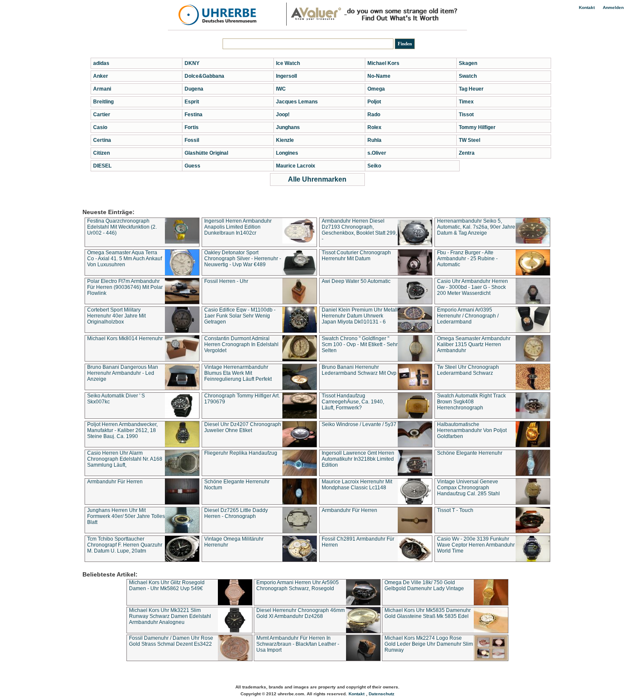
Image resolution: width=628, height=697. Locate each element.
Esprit (192, 102)
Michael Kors (383, 63)
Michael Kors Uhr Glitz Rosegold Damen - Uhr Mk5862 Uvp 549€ (167, 585)
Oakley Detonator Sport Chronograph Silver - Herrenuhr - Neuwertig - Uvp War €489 (242, 259)
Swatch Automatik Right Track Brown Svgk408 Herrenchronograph (471, 402)
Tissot (466, 115)
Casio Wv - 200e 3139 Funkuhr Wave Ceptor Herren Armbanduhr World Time (476, 545)
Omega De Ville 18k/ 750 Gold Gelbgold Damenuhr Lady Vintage (424, 585)
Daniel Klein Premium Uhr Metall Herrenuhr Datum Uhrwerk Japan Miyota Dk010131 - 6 (360, 316)
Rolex (374, 127)
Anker (100, 76)
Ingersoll (286, 76)
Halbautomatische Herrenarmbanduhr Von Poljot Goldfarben (472, 430)
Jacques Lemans (297, 102)
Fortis (192, 127)
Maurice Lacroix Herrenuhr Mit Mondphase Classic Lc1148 (357, 485)
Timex (466, 102)
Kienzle (285, 140)
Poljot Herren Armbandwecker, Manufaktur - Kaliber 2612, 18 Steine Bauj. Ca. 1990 (122, 430)
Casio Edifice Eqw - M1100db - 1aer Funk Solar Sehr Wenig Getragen (240, 316)
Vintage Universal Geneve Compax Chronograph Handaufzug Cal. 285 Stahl (468, 488)
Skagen (468, 63)
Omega (376, 89)
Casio (100, 127)
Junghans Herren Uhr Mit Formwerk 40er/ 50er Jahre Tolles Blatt (126, 516)
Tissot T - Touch (455, 510)
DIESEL (102, 166)
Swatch (468, 76)
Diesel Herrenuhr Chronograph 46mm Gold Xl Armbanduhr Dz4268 (300, 613)
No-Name (378, 76)
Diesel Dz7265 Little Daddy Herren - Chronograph (236, 513)
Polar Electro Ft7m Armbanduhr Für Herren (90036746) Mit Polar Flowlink (125, 287)
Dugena (194, 89)
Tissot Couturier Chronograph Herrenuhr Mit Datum (356, 256)
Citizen (101, 153)
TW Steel (469, 140)
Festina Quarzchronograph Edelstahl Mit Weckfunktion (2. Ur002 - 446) (122, 227)
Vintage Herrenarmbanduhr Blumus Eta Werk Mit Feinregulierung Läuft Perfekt (238, 373)
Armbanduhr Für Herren (115, 482)
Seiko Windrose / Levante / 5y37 (359, 424)
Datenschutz (381, 693)
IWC (281, 89)
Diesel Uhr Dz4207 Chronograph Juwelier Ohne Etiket (242, 427)
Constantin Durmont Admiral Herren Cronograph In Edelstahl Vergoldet (241, 344)
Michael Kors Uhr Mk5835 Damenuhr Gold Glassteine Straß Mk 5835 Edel (427, 613)
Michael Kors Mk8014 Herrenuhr (125, 338)
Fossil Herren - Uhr (226, 281)
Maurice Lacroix (295, 166)
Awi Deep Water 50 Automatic (356, 281)
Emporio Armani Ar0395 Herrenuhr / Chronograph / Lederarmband (468, 316)
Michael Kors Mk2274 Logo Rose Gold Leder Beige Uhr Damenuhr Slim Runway (428, 644)
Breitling (103, 102)
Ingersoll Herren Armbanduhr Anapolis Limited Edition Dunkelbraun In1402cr (238, 227)
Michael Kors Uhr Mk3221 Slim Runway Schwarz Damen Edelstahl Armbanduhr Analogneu (170, 616)
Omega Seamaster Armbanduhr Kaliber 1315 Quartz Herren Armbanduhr (474, 344)
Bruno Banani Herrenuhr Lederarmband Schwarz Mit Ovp (359, 370)
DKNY (192, 63)
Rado (373, 115)
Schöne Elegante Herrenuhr (469, 453)
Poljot (374, 102)
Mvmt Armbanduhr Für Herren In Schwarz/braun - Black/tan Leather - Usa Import (297, 644)
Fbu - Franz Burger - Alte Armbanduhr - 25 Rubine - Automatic (467, 259)
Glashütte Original (206, 153)
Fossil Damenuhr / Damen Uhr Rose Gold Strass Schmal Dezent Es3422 (171, 641)
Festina (193, 115)
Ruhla (374, 140)
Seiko (374, 166)
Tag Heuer (471, 89)
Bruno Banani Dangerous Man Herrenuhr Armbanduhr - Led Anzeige (122, 373)
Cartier (101, 115)
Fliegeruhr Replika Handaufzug (240, 453)
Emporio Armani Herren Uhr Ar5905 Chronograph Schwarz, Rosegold (297, 585)
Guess (192, 166)
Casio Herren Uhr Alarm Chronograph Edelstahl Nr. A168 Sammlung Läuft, (124, 459)
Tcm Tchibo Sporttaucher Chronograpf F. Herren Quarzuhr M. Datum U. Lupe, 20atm (124, 545)
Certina (102, 140)
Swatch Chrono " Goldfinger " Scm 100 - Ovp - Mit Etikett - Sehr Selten (360, 344)
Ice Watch (288, 63)
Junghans (288, 127)
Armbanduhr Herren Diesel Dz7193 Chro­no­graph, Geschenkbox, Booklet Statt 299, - (359, 230)
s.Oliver (376, 153)
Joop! (283, 115)
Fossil (192, 140)
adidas (101, 63)
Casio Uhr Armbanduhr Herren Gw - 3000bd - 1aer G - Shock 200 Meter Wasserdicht (472, 287)
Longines (287, 153)
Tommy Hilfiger (477, 127)
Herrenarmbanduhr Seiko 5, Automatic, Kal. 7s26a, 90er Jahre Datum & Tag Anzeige (476, 227)
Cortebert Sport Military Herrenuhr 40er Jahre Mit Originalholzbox (116, 316)
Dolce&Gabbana (204, 76)
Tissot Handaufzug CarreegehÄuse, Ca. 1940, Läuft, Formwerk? (353, 402)
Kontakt (587, 7)
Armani (102, 89)
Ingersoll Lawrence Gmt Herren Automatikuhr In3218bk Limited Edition (358, 459)
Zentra (467, 153)
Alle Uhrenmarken (317, 179)
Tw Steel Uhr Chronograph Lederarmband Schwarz (468, 370)
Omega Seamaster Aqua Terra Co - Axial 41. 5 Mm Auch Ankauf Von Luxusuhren (124, 259)
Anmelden (613, 7)
